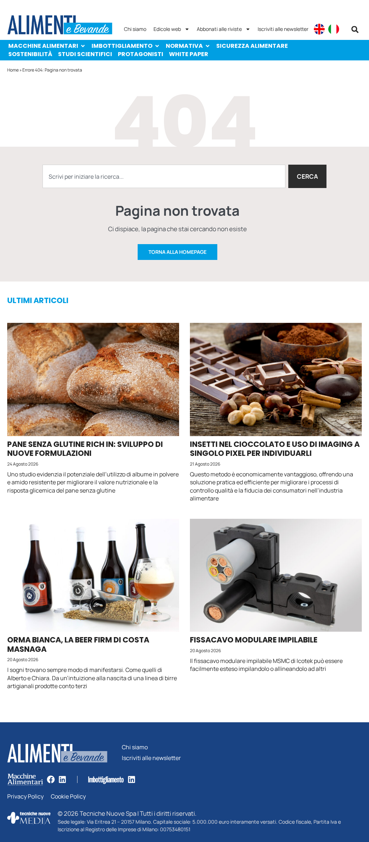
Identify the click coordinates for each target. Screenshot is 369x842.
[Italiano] (333, 29)
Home (13, 70)
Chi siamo (135, 29)
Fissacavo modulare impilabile (253, 640)
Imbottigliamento (122, 46)
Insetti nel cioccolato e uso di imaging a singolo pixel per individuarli (275, 448)
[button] (355, 29)
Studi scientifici (85, 54)
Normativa (184, 46)
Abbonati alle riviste (219, 29)
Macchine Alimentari (43, 46)
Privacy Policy (25, 796)
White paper (188, 54)
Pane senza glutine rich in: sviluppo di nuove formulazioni (85, 448)
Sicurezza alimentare (252, 46)
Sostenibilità (30, 54)
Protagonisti (140, 54)
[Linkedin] (62, 779)
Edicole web (167, 29)
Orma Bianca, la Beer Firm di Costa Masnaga (78, 644)
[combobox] (164, 176)
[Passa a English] (319, 29)
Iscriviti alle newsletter (283, 29)
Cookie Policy (68, 796)
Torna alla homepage (177, 251)
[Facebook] (51, 779)
